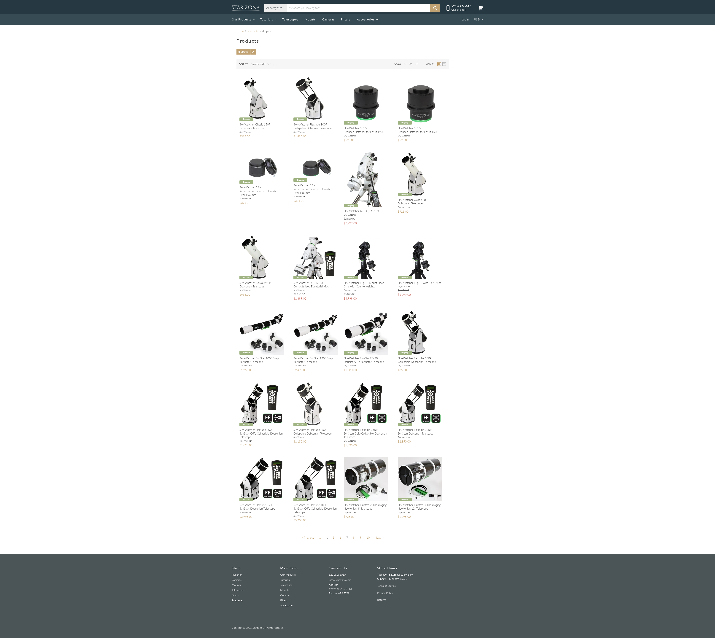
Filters (346, 19)
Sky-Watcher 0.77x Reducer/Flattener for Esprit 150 (417, 129)
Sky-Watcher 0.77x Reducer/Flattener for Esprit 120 (363, 129)
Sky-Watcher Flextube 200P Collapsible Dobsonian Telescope (417, 360)
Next (378, 537)
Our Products (242, 19)
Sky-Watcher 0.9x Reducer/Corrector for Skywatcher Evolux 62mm (259, 191)
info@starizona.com (340, 579)
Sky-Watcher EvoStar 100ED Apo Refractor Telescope (259, 360)
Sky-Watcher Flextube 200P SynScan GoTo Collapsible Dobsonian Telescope (261, 433)
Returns (381, 599)
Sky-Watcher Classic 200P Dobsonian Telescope (413, 201)
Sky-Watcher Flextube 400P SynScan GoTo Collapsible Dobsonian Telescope (315, 508)
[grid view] (439, 64)
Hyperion (237, 574)
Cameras (328, 19)
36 (410, 64)
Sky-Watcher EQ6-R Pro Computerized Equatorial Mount (312, 284)
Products (253, 31)
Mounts (310, 19)
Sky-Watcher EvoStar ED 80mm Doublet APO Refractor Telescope (364, 360)
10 (368, 537)
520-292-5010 (337, 574)
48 (416, 64)
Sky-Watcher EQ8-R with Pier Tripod (419, 282)
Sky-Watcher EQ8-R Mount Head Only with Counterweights (364, 284)
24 (405, 64)
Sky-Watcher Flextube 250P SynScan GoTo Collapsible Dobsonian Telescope (365, 433)
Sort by (243, 64)
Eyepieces (237, 600)
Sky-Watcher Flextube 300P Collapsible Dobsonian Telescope (312, 126)
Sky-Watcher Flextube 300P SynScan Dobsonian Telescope (415, 431)
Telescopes (290, 19)
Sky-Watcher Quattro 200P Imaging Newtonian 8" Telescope (365, 506)
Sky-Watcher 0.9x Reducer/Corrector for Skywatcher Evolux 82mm (313, 189)
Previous (308, 537)
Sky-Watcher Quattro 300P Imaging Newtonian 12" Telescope (419, 506)
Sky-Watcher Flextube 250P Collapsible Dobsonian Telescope (312, 431)
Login (465, 19)
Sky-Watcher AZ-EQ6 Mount (361, 211)
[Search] (435, 8)
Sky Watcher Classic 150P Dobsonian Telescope (255, 126)
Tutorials (267, 19)
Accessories (366, 19)
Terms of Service (386, 585)
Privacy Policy (385, 592)
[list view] (444, 64)
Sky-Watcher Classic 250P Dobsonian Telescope (255, 284)
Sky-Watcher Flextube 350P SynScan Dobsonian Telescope (257, 506)
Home (240, 31)
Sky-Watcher (245, 132)
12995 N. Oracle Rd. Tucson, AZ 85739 (340, 589)
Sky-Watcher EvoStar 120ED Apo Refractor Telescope (313, 360)
